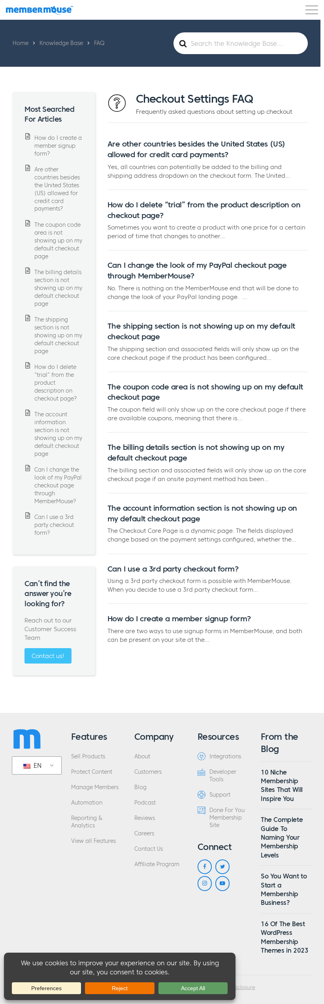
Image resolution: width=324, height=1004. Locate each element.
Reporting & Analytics (86, 822)
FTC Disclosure (237, 987)
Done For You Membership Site (227, 818)
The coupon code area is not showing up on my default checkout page (58, 240)
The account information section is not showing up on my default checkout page (58, 434)
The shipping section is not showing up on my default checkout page (58, 335)
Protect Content (91, 772)
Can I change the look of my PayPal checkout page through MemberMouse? (58, 485)
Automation (86, 802)
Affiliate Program (156, 864)
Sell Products (88, 756)
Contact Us (148, 849)
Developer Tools (222, 776)
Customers (148, 772)
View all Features (93, 841)
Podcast (145, 802)
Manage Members (95, 787)
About (142, 756)
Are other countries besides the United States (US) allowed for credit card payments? (57, 189)
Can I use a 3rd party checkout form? (173, 568)
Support (219, 795)
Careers (144, 833)
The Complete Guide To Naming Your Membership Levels (282, 837)
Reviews (144, 818)
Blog (140, 787)
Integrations (225, 756)
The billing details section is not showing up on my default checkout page (58, 288)
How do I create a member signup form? (179, 618)
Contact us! (48, 656)
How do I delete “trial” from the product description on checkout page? (55, 383)
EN (36, 765)
